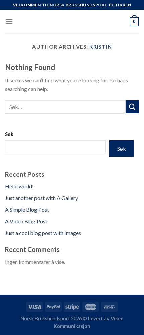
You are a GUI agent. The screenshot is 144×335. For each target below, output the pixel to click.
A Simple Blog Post (27, 209)
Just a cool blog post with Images (43, 233)
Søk (9, 134)
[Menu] (9, 21)
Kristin (100, 46)
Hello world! (19, 186)
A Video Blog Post (26, 221)
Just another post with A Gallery (41, 198)
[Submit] (132, 106)
